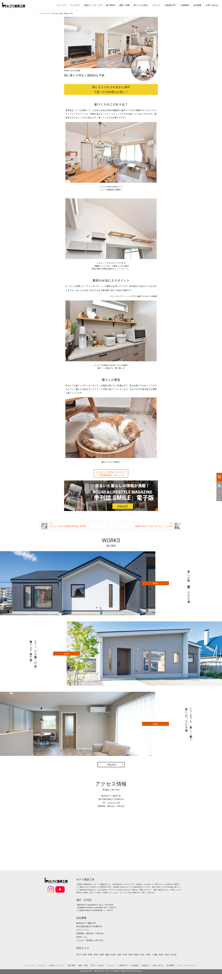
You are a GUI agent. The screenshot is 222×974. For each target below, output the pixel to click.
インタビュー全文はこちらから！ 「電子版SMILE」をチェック (111, 473)
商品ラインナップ (57, 965)
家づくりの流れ (97, 965)
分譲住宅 (145, 965)
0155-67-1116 (114, 802)
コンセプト (41, 965)
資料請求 (219, 477)
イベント (30, 965)
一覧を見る (111, 764)
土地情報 (134, 965)
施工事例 (71, 965)
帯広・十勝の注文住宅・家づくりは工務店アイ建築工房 (108, 971)
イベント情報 (219, 494)
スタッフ (111, 965)
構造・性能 (83, 965)
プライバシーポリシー (187, 965)
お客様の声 (122, 965)
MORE (155, 583)
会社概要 (170, 965)
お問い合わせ (157, 965)
